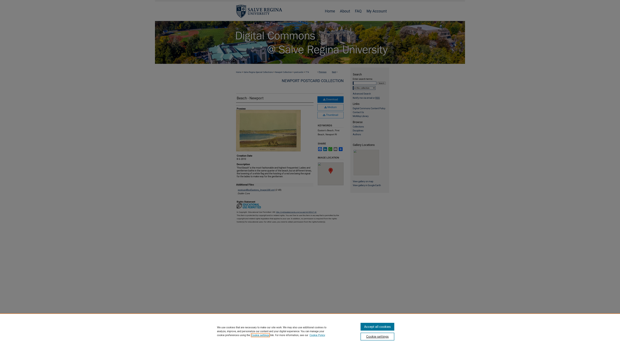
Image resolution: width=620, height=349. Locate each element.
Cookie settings (260, 335)
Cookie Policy (317, 335)
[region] (310, 331)
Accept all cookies (377, 327)
